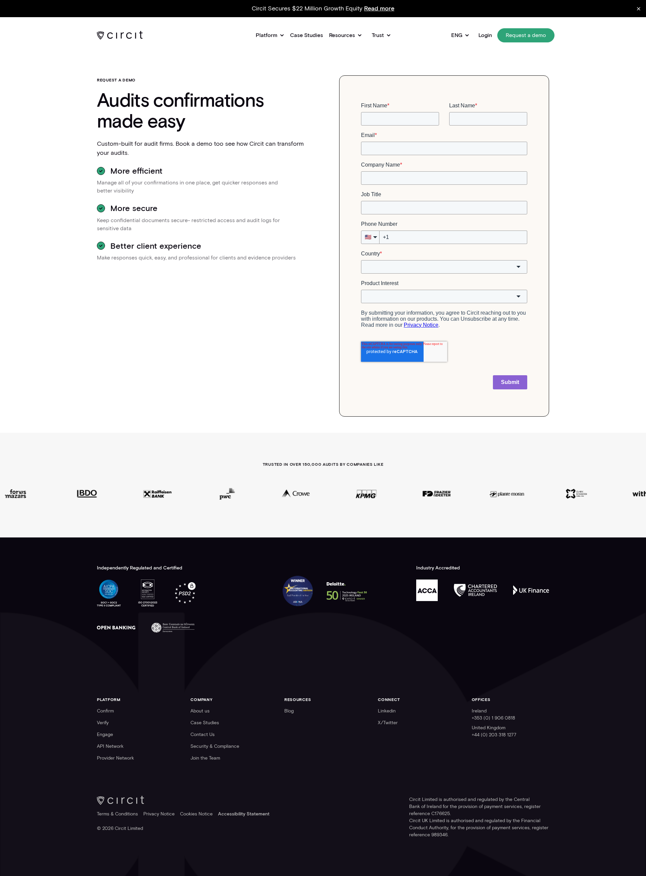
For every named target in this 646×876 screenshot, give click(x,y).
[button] (270, 35)
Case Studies (306, 35)
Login (485, 35)
